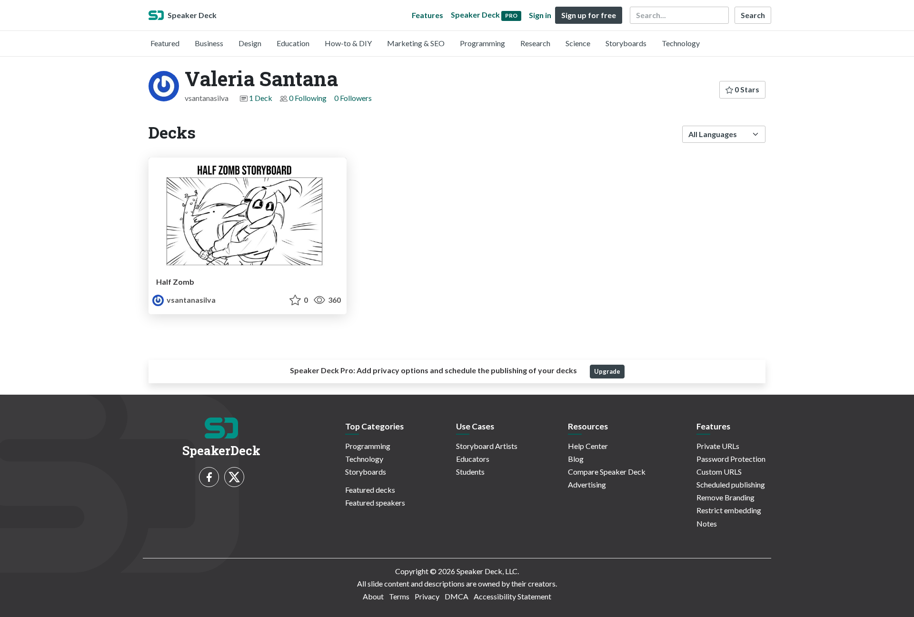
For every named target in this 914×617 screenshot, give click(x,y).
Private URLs (717, 445)
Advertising (587, 484)
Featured (164, 43)
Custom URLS (719, 471)
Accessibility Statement (512, 596)
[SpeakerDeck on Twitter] (234, 477)
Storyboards (626, 43)
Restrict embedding (728, 510)
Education (293, 43)
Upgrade (607, 371)
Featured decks (370, 489)
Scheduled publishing (730, 484)
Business (209, 43)
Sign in (540, 15)
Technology (681, 43)
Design (249, 43)
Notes (706, 523)
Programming (482, 43)
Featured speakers (375, 502)
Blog (576, 458)
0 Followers (353, 97)
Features (427, 15)
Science (578, 43)
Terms (399, 596)
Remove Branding (725, 497)
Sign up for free (588, 15)
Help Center (588, 445)
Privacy (427, 596)
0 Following (308, 97)
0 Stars (746, 89)
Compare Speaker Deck (607, 471)
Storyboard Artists (486, 445)
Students (470, 471)
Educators (472, 458)
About (373, 596)
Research (535, 43)
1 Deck (260, 97)
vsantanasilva (190, 299)
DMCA (456, 596)
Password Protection (730, 458)
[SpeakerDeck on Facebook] (209, 477)
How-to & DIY (348, 43)
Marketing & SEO (416, 43)
